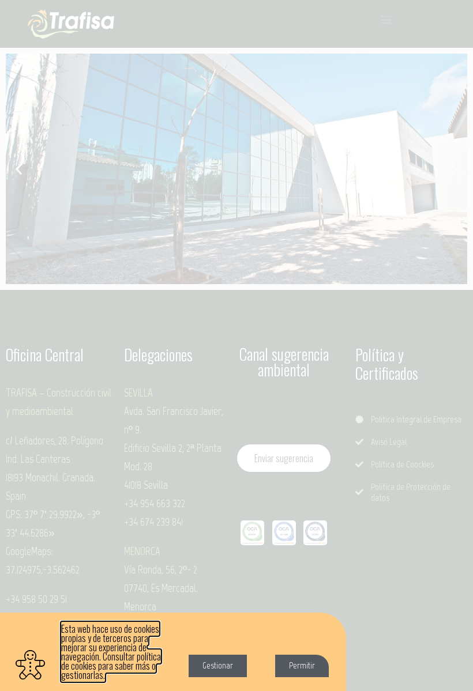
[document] (236, 345)
